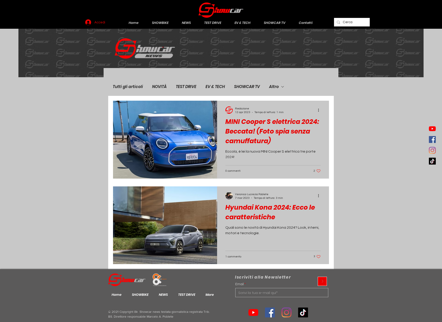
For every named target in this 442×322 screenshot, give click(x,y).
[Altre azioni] (320, 110)
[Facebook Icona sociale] (432, 139)
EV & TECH (215, 86)
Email (239, 284)
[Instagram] (432, 150)
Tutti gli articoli (128, 86)
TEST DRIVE (186, 86)
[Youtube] (432, 128)
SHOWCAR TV (247, 86)
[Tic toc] (432, 161)
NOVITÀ (159, 86)
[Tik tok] (303, 312)
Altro (274, 86)
